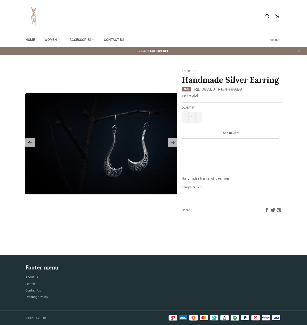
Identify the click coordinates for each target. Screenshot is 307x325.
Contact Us (33, 290)
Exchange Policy (36, 297)
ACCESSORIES (80, 40)
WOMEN (51, 40)
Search (30, 284)
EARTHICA (40, 318)
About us (31, 277)
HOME (30, 40)
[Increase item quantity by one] (198, 117)
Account (276, 40)
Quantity (188, 107)
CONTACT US (114, 40)
